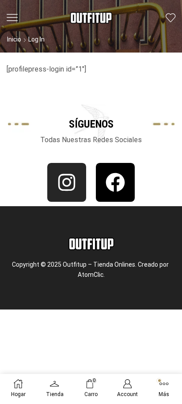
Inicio (14, 39)
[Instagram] (66, 182)
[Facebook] (115, 182)
